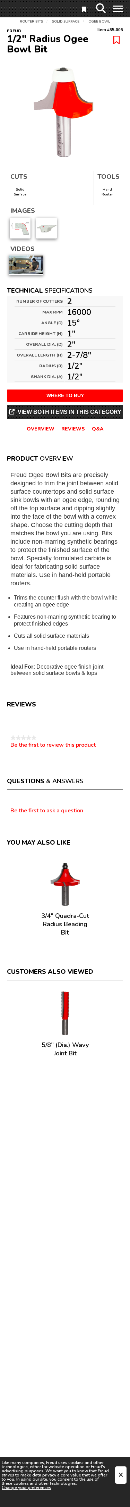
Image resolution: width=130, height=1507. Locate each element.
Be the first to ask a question (46, 810)
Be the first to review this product (53, 745)
